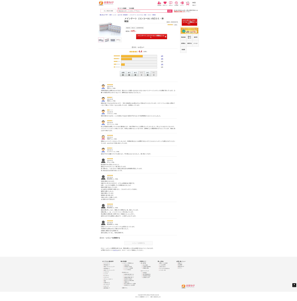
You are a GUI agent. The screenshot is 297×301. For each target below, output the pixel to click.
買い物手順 (143, 263)
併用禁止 (183, 43)
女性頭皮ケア (107, 268)
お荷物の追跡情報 (147, 266)
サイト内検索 (122, 8)
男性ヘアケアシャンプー (109, 266)
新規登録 (159, 5)
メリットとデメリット (129, 275)
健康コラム (124, 287)
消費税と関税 (146, 268)
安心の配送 (145, 265)
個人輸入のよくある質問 (130, 285)
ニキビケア (106, 272)
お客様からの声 (146, 277)
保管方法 (189, 43)
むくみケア (106, 275)
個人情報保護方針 (147, 274)
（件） (175, 24)
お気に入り (165, 5)
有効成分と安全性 (128, 266)
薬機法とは (127, 282)
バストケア (106, 277)
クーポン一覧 (162, 270)
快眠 (105, 280)
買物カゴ (192, 4)
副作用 (195, 37)
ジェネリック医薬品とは (127, 263)
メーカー (196, 43)
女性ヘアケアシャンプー (109, 270)
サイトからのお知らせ (164, 268)
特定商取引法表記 (147, 275)
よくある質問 (162, 264)
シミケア (106, 273)
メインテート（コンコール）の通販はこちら (151, 36)
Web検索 (131, 8)
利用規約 (145, 272)
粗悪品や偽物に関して (129, 277)
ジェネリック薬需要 (129, 268)
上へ (294, 286)
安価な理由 (127, 265)
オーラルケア (107, 284)
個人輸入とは (125, 272)
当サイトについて (145, 270)
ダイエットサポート (108, 279)
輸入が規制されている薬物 (130, 283)
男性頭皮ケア (107, 264)
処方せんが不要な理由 (129, 280)
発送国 (183, 49)
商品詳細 (183, 37)
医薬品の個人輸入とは (129, 274)
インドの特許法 (128, 269)
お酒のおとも (107, 282)
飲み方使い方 (189, 37)
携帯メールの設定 (163, 263)
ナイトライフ (107, 263)
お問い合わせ (162, 266)
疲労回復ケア (107, 288)
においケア (106, 286)
